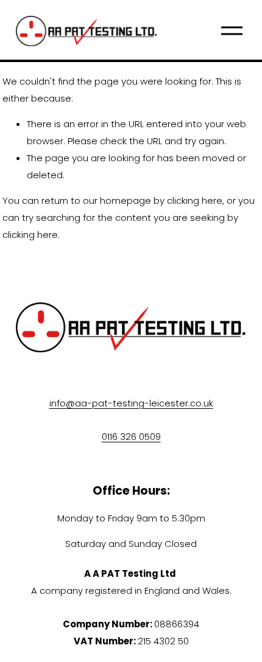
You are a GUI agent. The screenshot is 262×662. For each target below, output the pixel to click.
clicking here (194, 200)
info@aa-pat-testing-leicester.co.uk (131, 403)
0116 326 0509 (131, 436)
